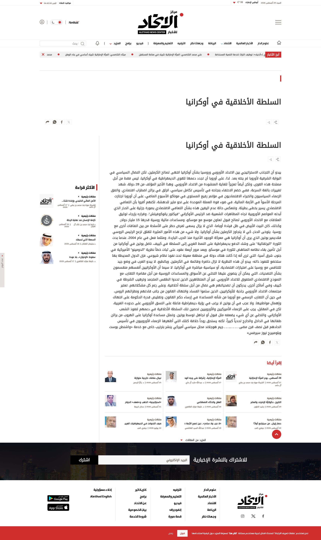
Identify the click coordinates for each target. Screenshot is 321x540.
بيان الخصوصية (137, 510)
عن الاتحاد (140, 503)
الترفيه (181, 43)
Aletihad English (101, 496)
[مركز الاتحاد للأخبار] (160, 22)
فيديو (139, 43)
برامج (128, 43)
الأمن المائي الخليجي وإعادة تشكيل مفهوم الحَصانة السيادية (78, 200)
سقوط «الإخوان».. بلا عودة (82, 257)
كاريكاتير (140, 490)
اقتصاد (227, 43)
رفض (170, 533)
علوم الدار (263, 43)
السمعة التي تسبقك (85, 239)
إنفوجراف (175, 510)
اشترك (84, 460)
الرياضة (212, 43)
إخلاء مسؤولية (103, 490)
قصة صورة (174, 516)
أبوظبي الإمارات (247, 2)
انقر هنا (232, 533)
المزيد (116, 43)
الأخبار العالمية (244, 43)
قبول (182, 533)
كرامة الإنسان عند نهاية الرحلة (81, 220)
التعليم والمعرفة (163, 43)
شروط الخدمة (138, 516)
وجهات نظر (196, 43)
